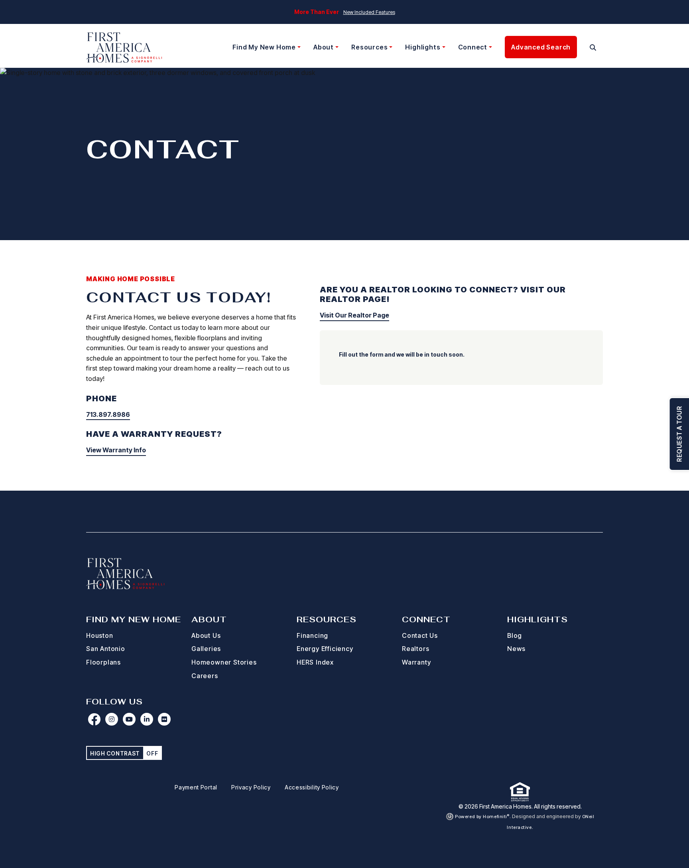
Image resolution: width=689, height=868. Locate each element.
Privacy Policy (251, 787)
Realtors (415, 649)
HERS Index (315, 662)
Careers (204, 676)
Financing (312, 635)
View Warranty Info (116, 450)
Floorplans (103, 662)
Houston (99, 635)
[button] (593, 47)
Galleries (206, 649)
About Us (205, 635)
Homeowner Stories (224, 662)
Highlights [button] (422, 47)
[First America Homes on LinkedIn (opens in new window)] (147, 719)
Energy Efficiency (325, 649)
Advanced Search (541, 47)
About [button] (323, 47)
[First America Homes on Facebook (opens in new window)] (94, 719)
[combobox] (583, 47)
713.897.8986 (108, 414)
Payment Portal (196, 787)
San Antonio (105, 649)
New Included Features (369, 12)
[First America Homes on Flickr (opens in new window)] (164, 719)
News (516, 649)
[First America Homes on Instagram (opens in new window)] (112, 719)
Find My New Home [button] (264, 47)
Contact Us (420, 635)
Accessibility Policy (312, 787)
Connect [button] (473, 47)
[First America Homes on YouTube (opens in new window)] (129, 719)
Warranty (416, 662)
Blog (514, 635)
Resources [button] (369, 47)
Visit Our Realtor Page (354, 315)
